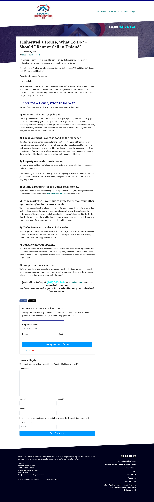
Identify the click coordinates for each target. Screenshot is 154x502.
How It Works (101, 11)
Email (61, 334)
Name (23, 399)
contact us (75, 282)
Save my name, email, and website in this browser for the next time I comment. (55, 418)
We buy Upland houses (57, 193)
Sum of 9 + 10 (26, 422)
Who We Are (114, 11)
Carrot (55, 479)
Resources (132, 478)
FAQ (134, 471)
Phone (25, 334)
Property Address (30, 324)
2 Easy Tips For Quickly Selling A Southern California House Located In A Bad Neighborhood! (120, 487)
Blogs (132, 11)
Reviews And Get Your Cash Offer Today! (120, 464)
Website (23, 408)
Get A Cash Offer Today (127, 461)
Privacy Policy (130, 481)
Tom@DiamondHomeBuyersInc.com (31, 475)
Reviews (124, 11)
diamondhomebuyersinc (32, 54)
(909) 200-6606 (126, 27)
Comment (24, 368)
